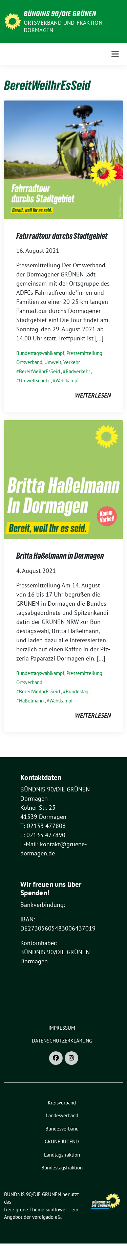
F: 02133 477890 (42, 835)
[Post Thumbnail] (63, 159)
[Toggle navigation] (115, 54)
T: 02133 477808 (43, 826)
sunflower (56, 1209)
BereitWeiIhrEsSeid (39, 371)
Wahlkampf (67, 380)
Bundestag (77, 691)
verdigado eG (46, 1217)
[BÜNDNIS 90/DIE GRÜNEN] (12, 21)
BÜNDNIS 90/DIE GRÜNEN (60, 13)
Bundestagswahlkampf (40, 353)
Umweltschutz (34, 380)
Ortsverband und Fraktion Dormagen (63, 26)
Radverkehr (78, 371)
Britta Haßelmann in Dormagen (60, 555)
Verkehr (71, 362)
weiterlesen (93, 395)
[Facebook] (56, 1058)
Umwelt (52, 362)
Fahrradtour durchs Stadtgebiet (61, 236)
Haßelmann (31, 700)
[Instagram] (71, 1058)
